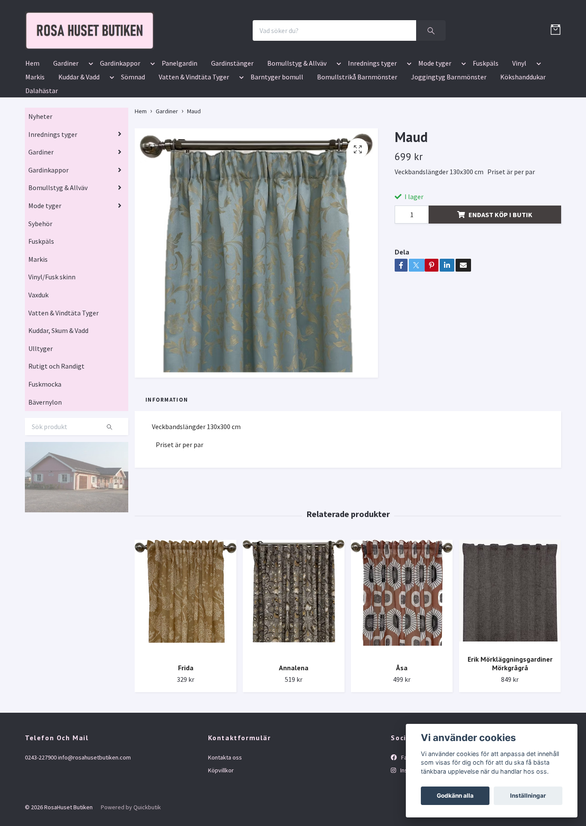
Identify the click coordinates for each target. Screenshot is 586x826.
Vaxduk (38, 345)
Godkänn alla (455, 795)
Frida (185, 718)
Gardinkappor (120, 113)
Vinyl (519, 113)
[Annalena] (293, 648)
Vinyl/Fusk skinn (52, 327)
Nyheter (40, 166)
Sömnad (133, 127)
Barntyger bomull (277, 127)
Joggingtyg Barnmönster (448, 127)
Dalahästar (41, 140)
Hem (32, 113)
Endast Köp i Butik (500, 264)
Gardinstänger (232, 113)
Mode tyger (434, 113)
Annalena (293, 718)
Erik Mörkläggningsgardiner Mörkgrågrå (510, 714)
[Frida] (185, 648)
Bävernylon (45, 452)
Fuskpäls (485, 113)
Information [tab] (166, 449)
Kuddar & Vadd (79, 127)
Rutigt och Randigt (56, 416)
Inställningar (528, 795)
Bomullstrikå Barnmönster (357, 127)
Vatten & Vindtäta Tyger (194, 127)
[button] (89, 115)
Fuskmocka (44, 434)
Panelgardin (179, 113)
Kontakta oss (225, 807)
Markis (35, 127)
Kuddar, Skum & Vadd (58, 380)
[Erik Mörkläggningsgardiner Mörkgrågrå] (510, 644)
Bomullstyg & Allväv (296, 113)
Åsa (402, 718)
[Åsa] (402, 648)
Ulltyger (40, 398)
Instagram (412, 820)
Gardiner (66, 113)
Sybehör (40, 273)
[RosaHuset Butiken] (175, 55)
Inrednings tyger (372, 113)
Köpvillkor (221, 820)
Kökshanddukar (523, 127)
